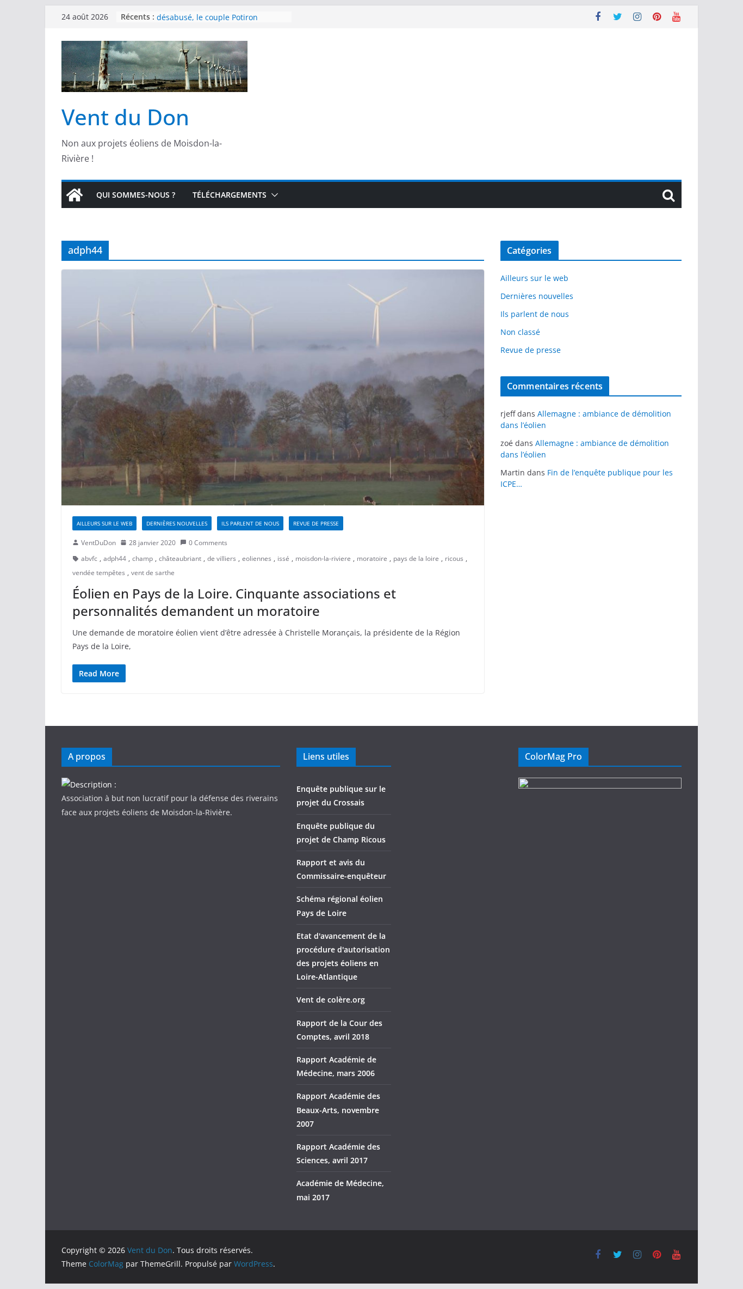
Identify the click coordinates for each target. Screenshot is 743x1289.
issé (283, 558)
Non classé (520, 332)
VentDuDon (98, 542)
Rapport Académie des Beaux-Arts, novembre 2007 (338, 1109)
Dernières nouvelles (176, 523)
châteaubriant (180, 558)
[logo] (88, 784)
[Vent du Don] (74, 195)
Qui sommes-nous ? (135, 195)
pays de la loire (416, 558)
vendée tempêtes (98, 572)
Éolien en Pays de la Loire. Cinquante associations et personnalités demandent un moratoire (234, 601)
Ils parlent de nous (250, 523)
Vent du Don (125, 117)
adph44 (114, 558)
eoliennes (256, 558)
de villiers (221, 558)
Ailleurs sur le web (104, 523)
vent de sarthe (153, 572)
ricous (454, 558)
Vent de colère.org (330, 999)
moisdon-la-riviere (323, 558)
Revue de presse (316, 523)
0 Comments (208, 542)
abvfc (89, 558)
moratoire (372, 558)
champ (142, 558)
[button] (272, 195)
